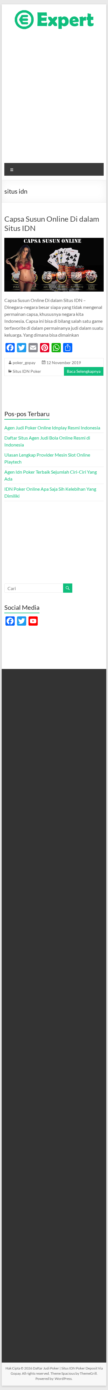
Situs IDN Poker (27, 371)
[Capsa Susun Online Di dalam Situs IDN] (54, 240)
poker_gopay (24, 362)
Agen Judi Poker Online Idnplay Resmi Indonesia (52, 427)
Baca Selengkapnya (84, 371)
